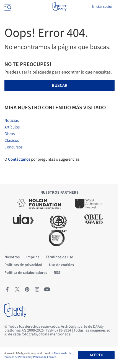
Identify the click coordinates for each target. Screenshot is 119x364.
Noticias (11, 120)
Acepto (96, 355)
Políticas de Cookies (44, 357)
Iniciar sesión (102, 7)
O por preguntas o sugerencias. (42, 159)
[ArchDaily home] (59, 6)
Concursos (13, 147)
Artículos (12, 127)
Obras (9, 134)
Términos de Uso (63, 353)
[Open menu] (7, 7)
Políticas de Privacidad (17, 357)
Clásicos (11, 140)
